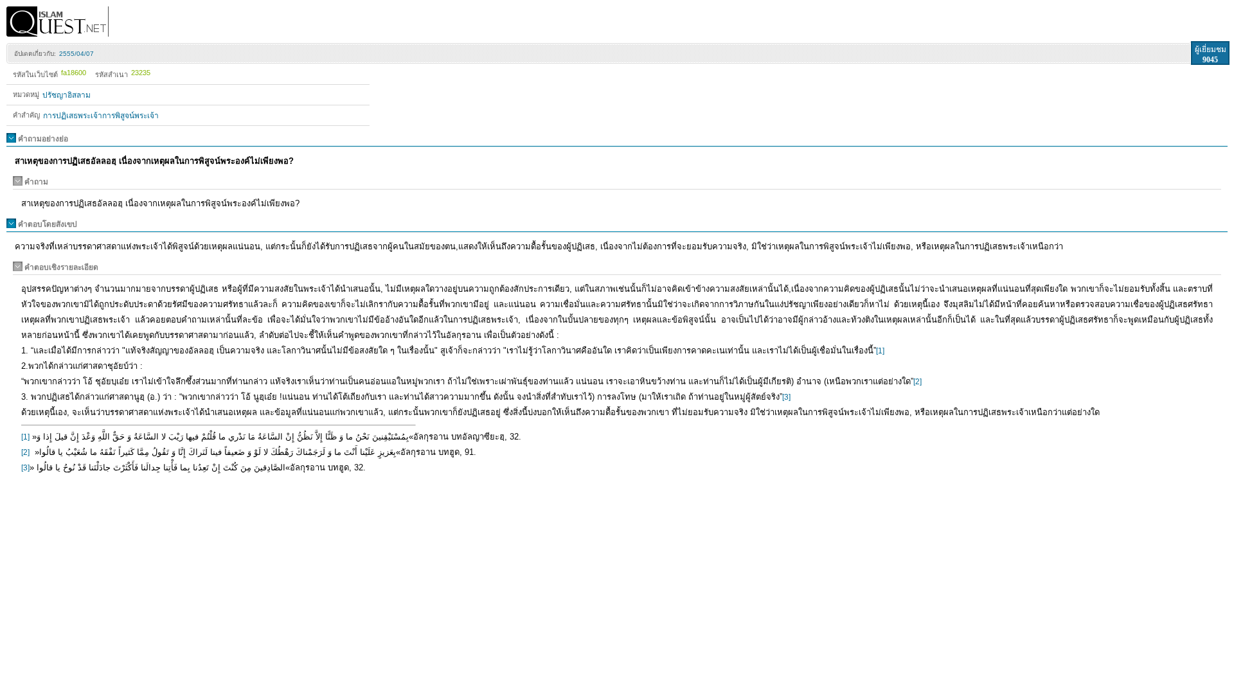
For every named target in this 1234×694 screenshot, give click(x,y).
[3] (786, 397)
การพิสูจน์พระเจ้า (130, 115)
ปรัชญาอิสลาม (66, 95)
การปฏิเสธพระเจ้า (72, 115)
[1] (880, 350)
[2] (917, 381)
